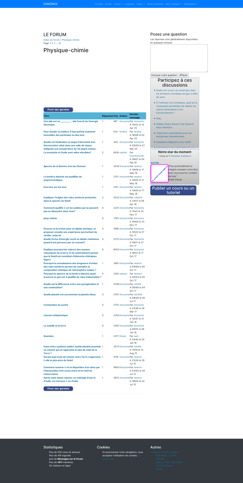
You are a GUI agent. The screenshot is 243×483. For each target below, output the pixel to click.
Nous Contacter (164, 465)
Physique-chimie (70, 39)
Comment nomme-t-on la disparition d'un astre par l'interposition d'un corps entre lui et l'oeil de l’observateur (72, 370)
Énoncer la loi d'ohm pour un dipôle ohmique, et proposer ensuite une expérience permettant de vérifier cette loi (70, 232)
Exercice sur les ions (55, 187)
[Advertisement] (121, 22)
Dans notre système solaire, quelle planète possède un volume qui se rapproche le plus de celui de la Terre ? (72, 350)
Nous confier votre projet (169, 462)
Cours (117, 4)
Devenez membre (180, 156)
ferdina (123, 131)
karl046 (138, 294)
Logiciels (129, 4)
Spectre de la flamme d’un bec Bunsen (65, 166)
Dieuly (122, 336)
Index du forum (51, 39)
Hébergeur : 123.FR (166, 455)
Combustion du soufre (56, 304)
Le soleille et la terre (55, 325)
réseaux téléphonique (56, 315)
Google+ (174, 452)
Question (49, 336)
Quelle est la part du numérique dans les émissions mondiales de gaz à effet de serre (177, 93)
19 (59, 43)
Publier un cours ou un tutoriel (173, 190)
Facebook (155, 452)
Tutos (140, 4)
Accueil (99, 4)
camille (123, 152)
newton (138, 166)
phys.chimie (50, 218)
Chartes (160, 458)
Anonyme (124, 121)
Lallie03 (138, 197)
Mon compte (173, 4)
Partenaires (190, 4)
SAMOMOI (50, 4)
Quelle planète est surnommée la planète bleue (70, 294)
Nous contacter (155, 4)
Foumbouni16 (137, 155)
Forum (108, 4)
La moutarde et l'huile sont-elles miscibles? (67, 152)
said (136, 336)
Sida (158, 118)
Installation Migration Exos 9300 (173, 142)
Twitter (165, 452)
